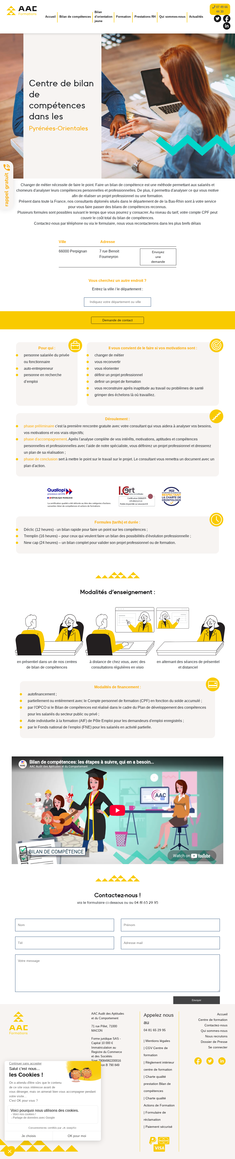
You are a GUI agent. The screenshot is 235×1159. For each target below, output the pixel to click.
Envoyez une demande (158, 256)
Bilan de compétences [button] (75, 16)
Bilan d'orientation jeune (103, 16)
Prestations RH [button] (145, 16)
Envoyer (196, 1000)
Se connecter (217, 1047)
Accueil (50, 16)
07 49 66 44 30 (221, 9)
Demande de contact (117, 320)
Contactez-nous (215, 1025)
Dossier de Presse (214, 1042)
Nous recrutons (216, 1036)
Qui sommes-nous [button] (172, 16)
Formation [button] (123, 16)
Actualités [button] (196, 16)
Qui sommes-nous (214, 1031)
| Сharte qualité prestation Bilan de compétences (157, 1084)
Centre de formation (212, 1020)
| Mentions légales (157, 1041)
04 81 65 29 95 (146, 902)
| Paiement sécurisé (158, 1126)
